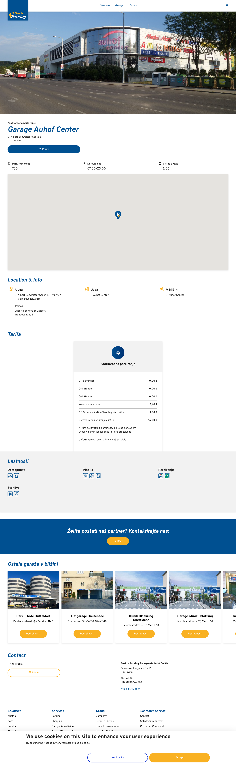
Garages (120, 5)
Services (105, 5)
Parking (56, 716)
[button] (118, 215)
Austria (12, 716)
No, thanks (117, 757)
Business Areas (105, 721)
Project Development (108, 726)
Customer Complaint (152, 726)
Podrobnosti (33, 633)
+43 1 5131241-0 (130, 689)
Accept (179, 757)
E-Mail (35, 672)
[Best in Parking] (18, 10)
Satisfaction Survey (151, 721)
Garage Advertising (63, 726)
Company (101, 716)
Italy (10, 721)
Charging (57, 721)
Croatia (12, 726)
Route (45, 149)
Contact (118, 541)
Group (133, 5)
